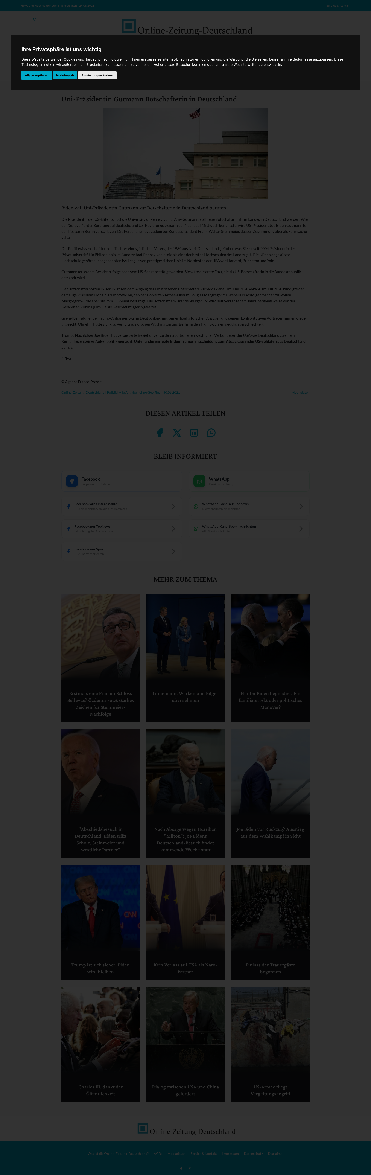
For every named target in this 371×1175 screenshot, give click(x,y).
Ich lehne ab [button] (65, 75)
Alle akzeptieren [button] (37, 75)
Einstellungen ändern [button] (97, 75)
